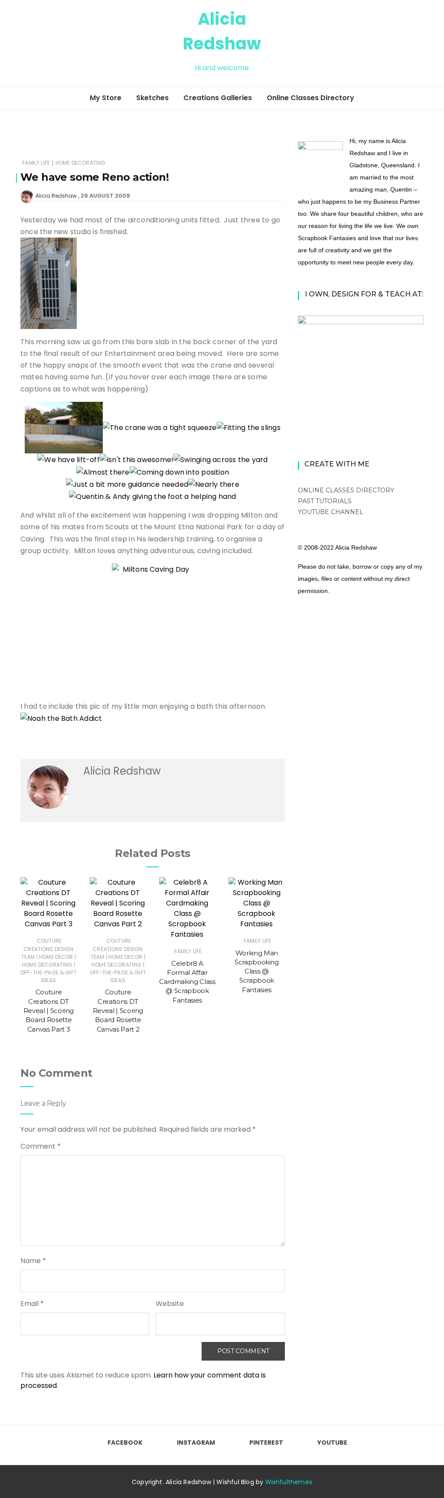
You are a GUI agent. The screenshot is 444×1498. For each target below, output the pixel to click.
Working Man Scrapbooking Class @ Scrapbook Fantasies (257, 971)
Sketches (152, 98)
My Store (105, 98)
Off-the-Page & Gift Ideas (48, 976)
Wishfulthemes (289, 1482)
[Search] (420, 43)
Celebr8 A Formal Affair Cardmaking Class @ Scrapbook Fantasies (187, 981)
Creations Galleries (217, 98)
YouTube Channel (330, 512)
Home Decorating (81, 162)
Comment (40, 1146)
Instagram (196, 1442)
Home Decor (56, 957)
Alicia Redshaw (56, 195)
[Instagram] (39, 43)
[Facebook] (23, 43)
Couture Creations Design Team (47, 948)
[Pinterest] (55, 43)
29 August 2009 (105, 196)
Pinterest (266, 1442)
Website (170, 1304)
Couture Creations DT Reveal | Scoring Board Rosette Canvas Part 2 (118, 1010)
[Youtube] (70, 43)
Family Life (36, 162)
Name (33, 1261)
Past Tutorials (325, 501)
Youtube (332, 1442)
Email (32, 1304)
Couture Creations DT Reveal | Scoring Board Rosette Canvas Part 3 (48, 1010)
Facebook (125, 1442)
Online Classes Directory (310, 98)
